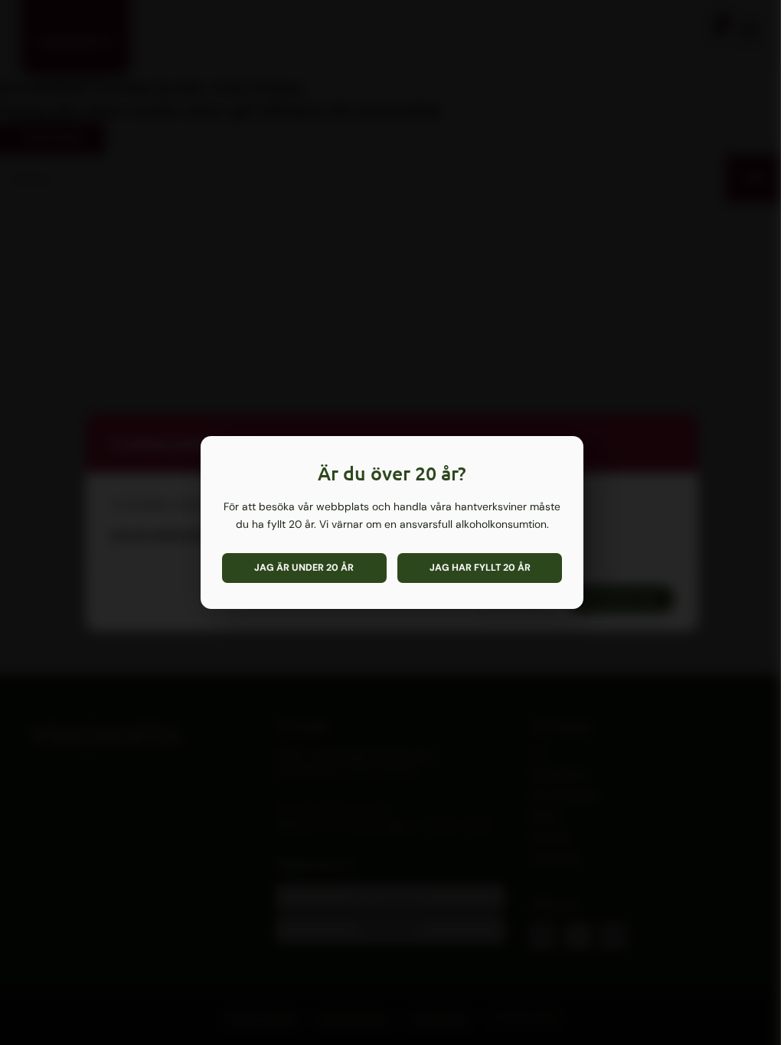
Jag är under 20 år (304, 568)
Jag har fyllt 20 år (480, 568)
